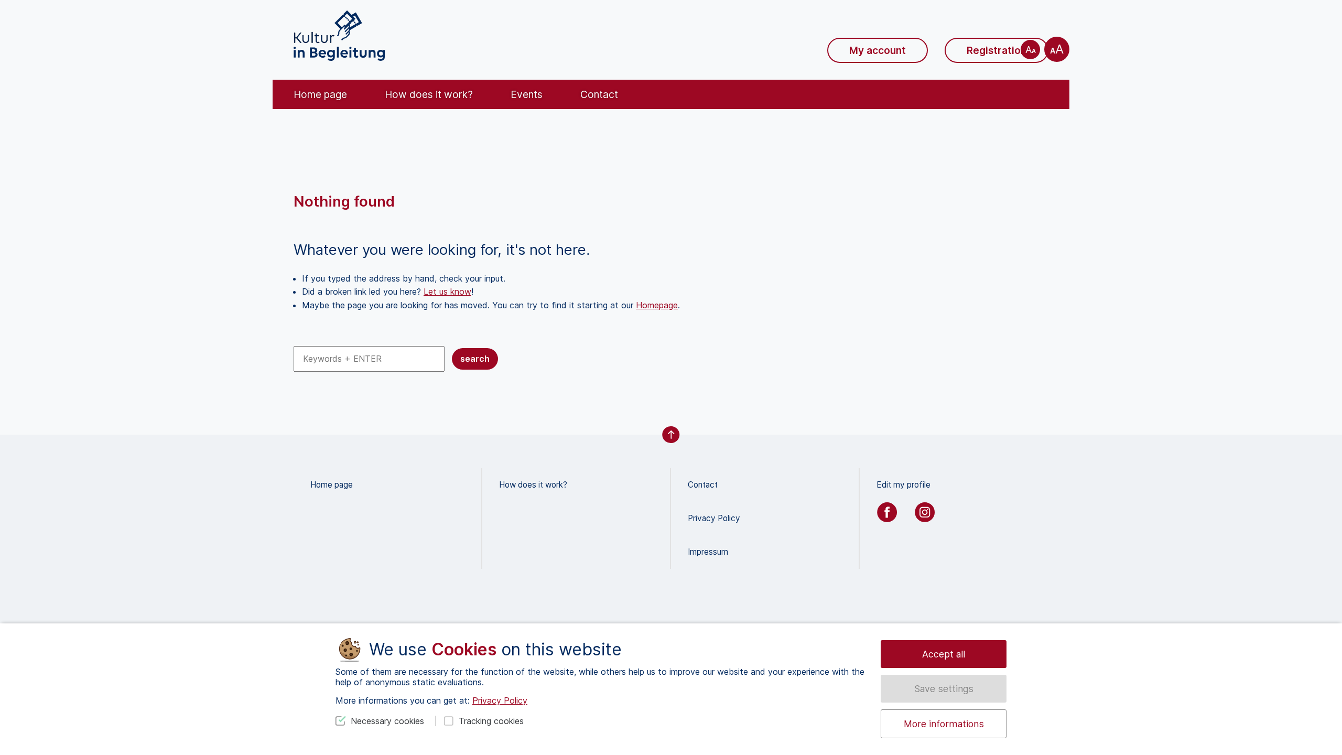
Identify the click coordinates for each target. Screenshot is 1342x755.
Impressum (708, 552)
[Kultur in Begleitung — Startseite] (339, 35)
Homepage (657, 305)
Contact (599, 94)
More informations (944, 723)
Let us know (447, 291)
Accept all (943, 654)
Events (527, 94)
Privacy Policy (714, 518)
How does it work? (429, 94)
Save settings (943, 688)
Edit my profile (903, 485)
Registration (996, 50)
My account (877, 50)
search (475, 358)
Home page (320, 94)
